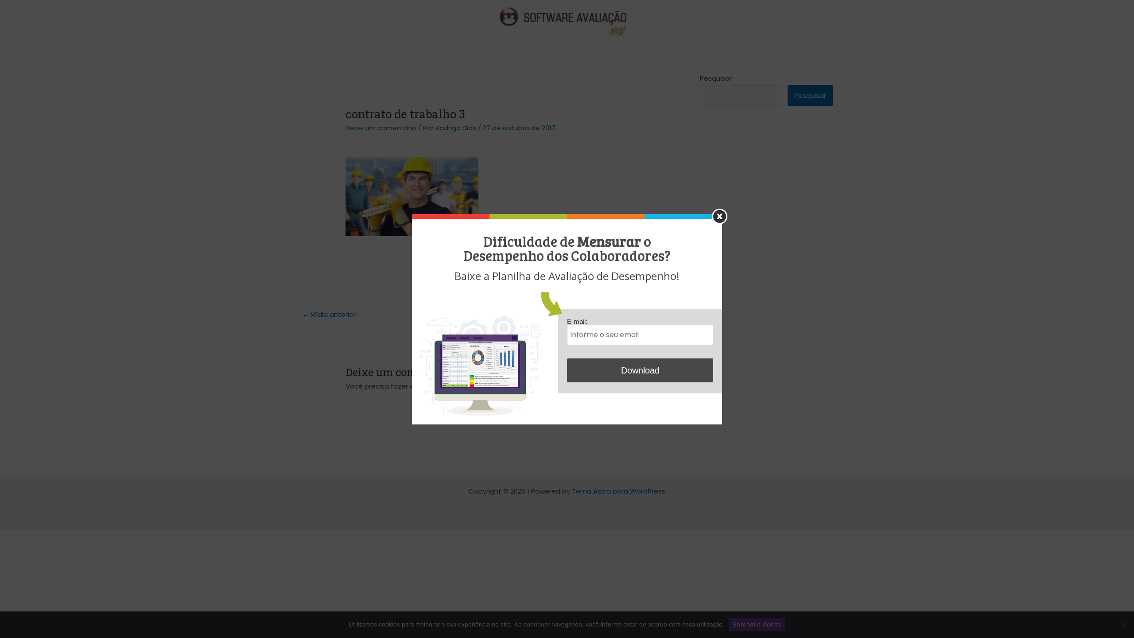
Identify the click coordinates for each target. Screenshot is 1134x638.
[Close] (719, 216)
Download (640, 370)
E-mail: (577, 321)
